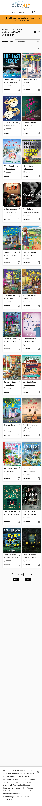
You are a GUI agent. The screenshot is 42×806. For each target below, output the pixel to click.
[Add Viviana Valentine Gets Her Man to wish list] (19, 219)
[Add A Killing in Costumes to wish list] (38, 392)
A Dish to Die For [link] (10, 468)
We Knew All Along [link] (30, 123)
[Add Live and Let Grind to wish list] (38, 90)
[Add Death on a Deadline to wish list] (38, 262)
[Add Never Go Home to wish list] (19, 565)
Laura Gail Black (11, 342)
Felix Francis (29, 169)
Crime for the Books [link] (30, 296)
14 (18, 574)
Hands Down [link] (28, 166)
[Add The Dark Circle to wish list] (38, 521)
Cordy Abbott (10, 298)
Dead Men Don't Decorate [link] (11, 296)
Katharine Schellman (12, 514)
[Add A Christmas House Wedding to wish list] (19, 176)
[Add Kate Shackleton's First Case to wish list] (38, 349)
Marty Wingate (29, 428)
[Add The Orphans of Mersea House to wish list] (38, 435)
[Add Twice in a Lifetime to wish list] (19, 133)
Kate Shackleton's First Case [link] (30, 339)
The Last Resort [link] (10, 80)
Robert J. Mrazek (30, 514)
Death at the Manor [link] (11, 512)
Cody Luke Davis (30, 558)
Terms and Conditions (11, 773)
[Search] (3, 12)
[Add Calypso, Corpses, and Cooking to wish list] (19, 262)
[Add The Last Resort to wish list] (19, 90)
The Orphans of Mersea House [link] (30, 425)
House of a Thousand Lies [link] (30, 555)
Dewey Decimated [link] (10, 382)
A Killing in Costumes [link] (30, 382)
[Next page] (31, 574)
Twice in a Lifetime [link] (11, 123)
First (15, 580)
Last (27, 580)
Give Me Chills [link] (9, 425)
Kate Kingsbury (30, 471)
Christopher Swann (12, 558)
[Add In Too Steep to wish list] (38, 478)
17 (28, 574)
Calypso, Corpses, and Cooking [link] (11, 252)
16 (25, 574)
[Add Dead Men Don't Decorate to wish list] (19, 305)
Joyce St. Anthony (31, 255)
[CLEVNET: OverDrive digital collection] (21, 4)
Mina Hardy (28, 126)
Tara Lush (28, 82)
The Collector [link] (28, 209)
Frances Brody (29, 342)
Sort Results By (7, 41)
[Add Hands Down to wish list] (38, 176)
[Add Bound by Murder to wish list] (19, 349)
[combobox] (16, 12)
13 (15, 574)
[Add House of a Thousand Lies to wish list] (38, 565)
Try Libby (9, 18)
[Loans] (34, 12)
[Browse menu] (38, 12)
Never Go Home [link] (10, 555)
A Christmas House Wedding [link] (11, 166)
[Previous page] (12, 574)
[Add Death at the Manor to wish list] (19, 521)
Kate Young (28, 298)
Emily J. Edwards (11, 212)
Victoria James (10, 169)
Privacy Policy (29, 773)
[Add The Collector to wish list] (38, 219)
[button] (34, 32)
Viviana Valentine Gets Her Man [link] (11, 209)
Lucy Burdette (10, 471)
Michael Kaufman (11, 82)
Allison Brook (10, 385)
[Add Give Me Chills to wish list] (19, 435)
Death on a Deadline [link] (30, 252)
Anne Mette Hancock (32, 212)
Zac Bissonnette (30, 385)
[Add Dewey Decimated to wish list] (19, 392)
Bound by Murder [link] (10, 339)
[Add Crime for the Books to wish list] (38, 305)
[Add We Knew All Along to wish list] (38, 133)
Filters (6, 48)
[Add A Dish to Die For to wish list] (19, 478)
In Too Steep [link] (28, 468)
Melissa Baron (10, 126)
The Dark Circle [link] (29, 512)
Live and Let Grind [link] (30, 80)
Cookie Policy (8, 799)
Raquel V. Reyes (11, 255)
